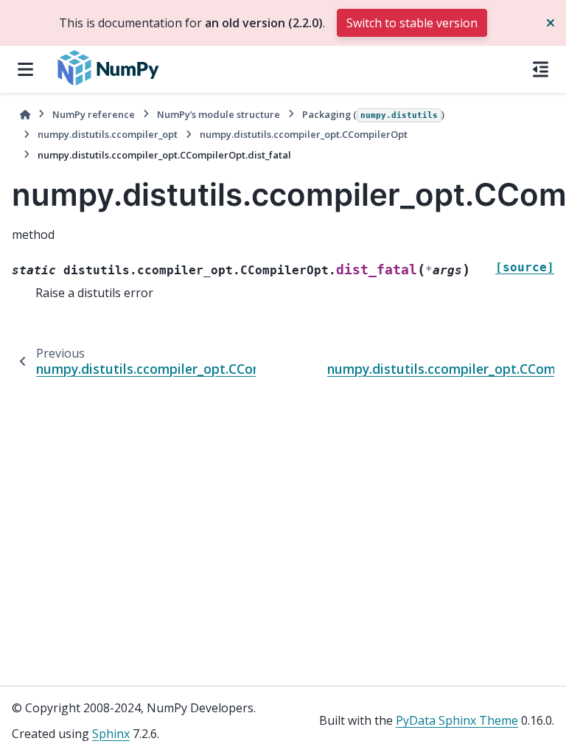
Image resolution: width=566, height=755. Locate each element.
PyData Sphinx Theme (457, 720)
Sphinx (111, 734)
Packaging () (373, 114)
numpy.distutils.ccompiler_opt (108, 134)
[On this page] (540, 69)
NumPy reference (93, 114)
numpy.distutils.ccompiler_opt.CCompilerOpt (304, 134)
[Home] (25, 114)
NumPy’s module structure (218, 114)
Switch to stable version (412, 23)
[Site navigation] (25, 69)
